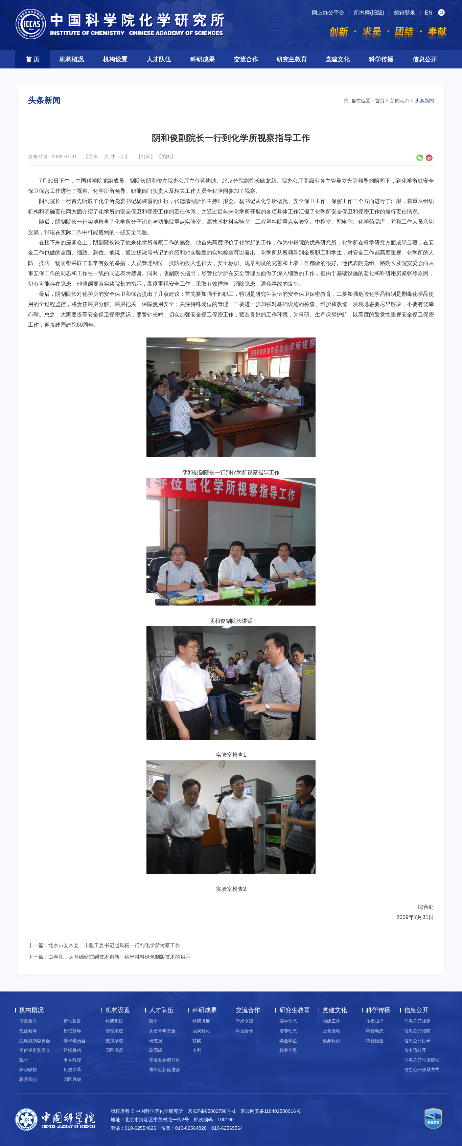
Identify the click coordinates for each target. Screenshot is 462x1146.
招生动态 (288, 1021)
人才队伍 (159, 59)
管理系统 (114, 1031)
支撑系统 (114, 1040)
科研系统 (114, 1021)
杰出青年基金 (162, 1031)
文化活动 (331, 1031)
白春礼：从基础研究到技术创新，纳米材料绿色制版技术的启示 (119, 957)
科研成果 (202, 59)
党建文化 (337, 59)
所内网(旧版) (369, 13)
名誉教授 (72, 1060)
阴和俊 (154, 181)
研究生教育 (292, 59)
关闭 (166, 156)
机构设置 (115, 59)
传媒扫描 (375, 1021)
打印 (146, 156)
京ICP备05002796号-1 (212, 1111)
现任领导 (28, 1031)
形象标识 (331, 1040)
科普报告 (375, 1040)
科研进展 (201, 1021)
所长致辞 (72, 1021)
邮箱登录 (404, 13)
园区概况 (114, 1050)
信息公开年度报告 (421, 1060)
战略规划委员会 (34, 1040)
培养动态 (288, 1031)
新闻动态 (399, 100)
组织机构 (72, 1050)
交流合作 (246, 59)
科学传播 (381, 59)
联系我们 (28, 1079)
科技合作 (244, 1031)
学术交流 (244, 1021)
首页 (380, 100)
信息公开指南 (417, 1031)
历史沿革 (72, 1069)
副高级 (155, 1050)
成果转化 (201, 1031)
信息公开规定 (417, 1021)
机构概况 (72, 59)
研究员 (155, 1040)
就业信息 (288, 1050)
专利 (196, 1050)
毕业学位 (288, 1040)
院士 (23, 1060)
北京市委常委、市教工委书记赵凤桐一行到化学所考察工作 (114, 945)
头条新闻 (424, 100)
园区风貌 (72, 1079)
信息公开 (425, 59)
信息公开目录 (417, 1040)
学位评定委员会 (34, 1050)
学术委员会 (75, 1040)
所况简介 (28, 1021)
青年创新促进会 (164, 1069)
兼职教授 (28, 1069)
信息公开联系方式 (421, 1069)
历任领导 (72, 1031)
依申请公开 (415, 1050)
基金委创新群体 (164, 1060)
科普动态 (375, 1031)
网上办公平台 (328, 13)
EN (429, 13)
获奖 (196, 1040)
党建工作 (331, 1021)
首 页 (33, 59)
